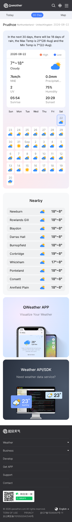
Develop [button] (8, 458)
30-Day (37, 15)
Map (63, 15)
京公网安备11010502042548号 (18, 516)
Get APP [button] (8, 466)
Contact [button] (8, 482)
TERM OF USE (10, 512)
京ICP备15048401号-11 (51, 512)
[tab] (36, 443)
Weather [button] (8, 442)
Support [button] (7, 474)
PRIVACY (29, 512)
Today (10, 15)
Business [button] (8, 450)
